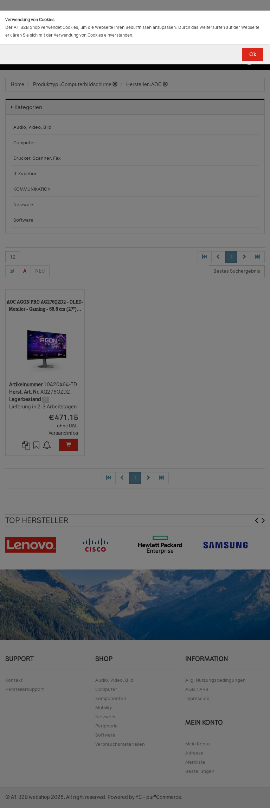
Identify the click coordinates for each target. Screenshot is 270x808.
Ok (252, 54)
